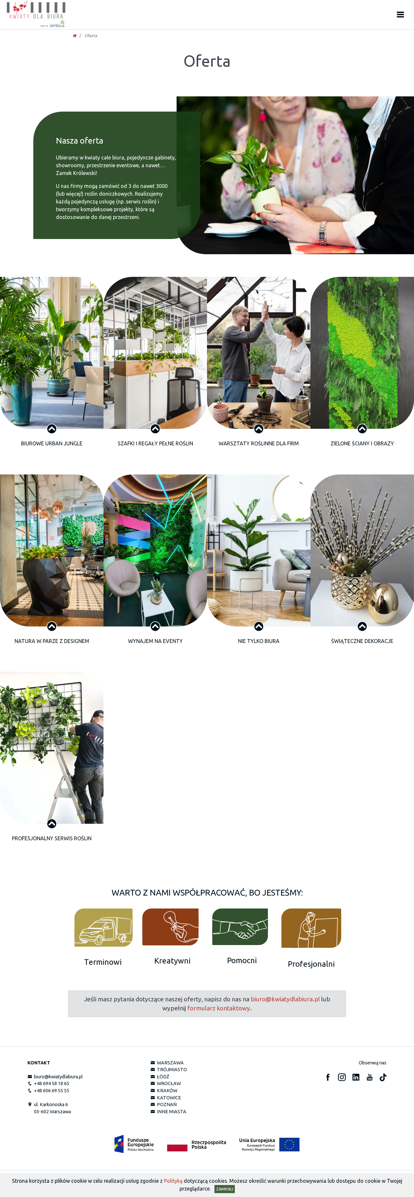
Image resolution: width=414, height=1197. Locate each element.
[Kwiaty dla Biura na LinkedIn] (356, 1077)
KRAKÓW (166, 1091)
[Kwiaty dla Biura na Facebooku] (328, 1077)
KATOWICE (168, 1097)
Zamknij (224, 1189)
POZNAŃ (166, 1104)
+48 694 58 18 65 (50, 1083)
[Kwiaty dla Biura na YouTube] (370, 1077)
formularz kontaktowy (218, 1008)
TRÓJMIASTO (171, 1069)
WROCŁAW (168, 1083)
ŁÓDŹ (162, 1076)
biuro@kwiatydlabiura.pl (285, 999)
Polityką (173, 1181)
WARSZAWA (169, 1062)
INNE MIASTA (170, 1112)
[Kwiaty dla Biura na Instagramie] (342, 1077)
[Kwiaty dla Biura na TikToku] (383, 1077)
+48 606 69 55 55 (50, 1091)
